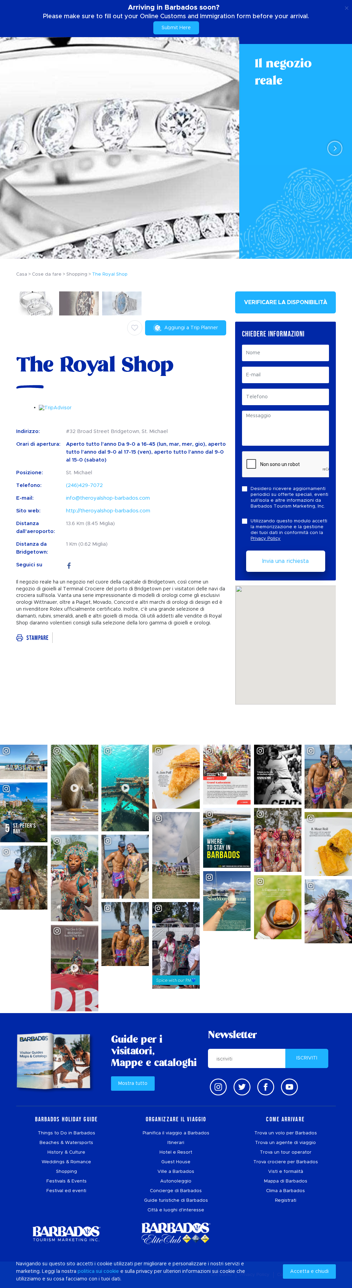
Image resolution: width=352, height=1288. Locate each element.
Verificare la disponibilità (285, 302)
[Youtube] (289, 1087)
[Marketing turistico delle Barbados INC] (66, 1233)
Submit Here (176, 27)
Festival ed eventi (66, 1191)
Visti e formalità (285, 1171)
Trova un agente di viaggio (285, 1143)
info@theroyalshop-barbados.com (108, 498)
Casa (21, 274)
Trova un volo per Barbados (285, 1133)
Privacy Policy (265, 538)
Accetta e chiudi (309, 1271)
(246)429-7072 (84, 485)
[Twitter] (242, 1087)
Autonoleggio (175, 1181)
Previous (19, 148)
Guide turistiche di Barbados (176, 1200)
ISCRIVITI (306, 1058)
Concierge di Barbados (176, 1191)
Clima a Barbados (285, 1191)
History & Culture (66, 1152)
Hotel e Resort (176, 1152)
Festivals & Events (66, 1181)
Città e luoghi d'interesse (175, 1210)
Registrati (285, 1200)
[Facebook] (69, 565)
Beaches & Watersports (66, 1143)
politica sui (90, 1271)
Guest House (175, 1162)
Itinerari (175, 1143)
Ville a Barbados (175, 1171)
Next (332, 148)
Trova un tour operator (285, 1152)
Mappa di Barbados (285, 1181)
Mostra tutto (132, 1083)
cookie (111, 1271)
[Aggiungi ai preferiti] (134, 327)
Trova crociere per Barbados (285, 1162)
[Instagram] (218, 1087)
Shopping (66, 1171)
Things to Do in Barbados (66, 1133)
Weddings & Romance (66, 1162)
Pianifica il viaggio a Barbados (176, 1133)
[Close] (346, 7)
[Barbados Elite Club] (176, 1233)
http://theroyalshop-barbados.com (108, 510)
